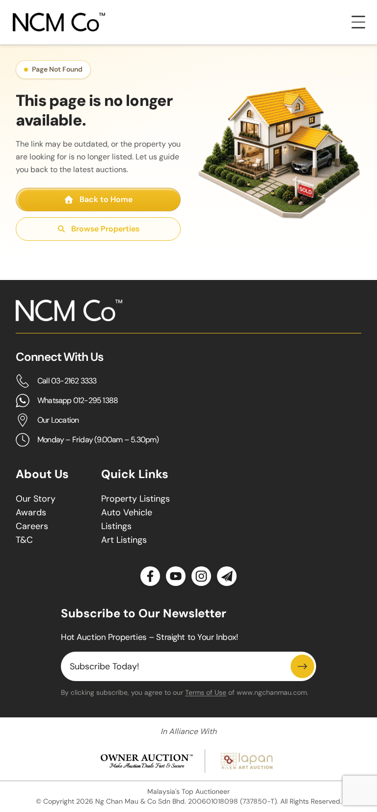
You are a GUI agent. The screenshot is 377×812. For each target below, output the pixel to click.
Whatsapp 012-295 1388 (77, 400)
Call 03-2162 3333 (66, 381)
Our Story (35, 499)
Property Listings (135, 499)
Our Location (58, 420)
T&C (24, 540)
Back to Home (106, 199)
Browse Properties (105, 229)
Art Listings (124, 540)
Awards (31, 512)
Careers (32, 526)
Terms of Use (205, 692)
